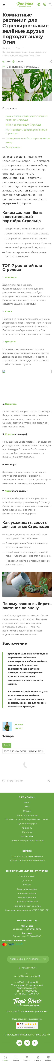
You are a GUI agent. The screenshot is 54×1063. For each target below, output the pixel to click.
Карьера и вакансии (27, 815)
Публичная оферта (27, 823)
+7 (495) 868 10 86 (28, 968)
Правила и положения (27, 901)
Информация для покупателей (27, 871)
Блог (27, 806)
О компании (27, 797)
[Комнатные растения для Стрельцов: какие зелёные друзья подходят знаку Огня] (27, 85)
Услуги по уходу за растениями (27, 856)
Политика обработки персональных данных (27, 819)
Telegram (27, 1043)
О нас (27, 802)
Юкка (8, 311)
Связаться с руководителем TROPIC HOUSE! (27, 910)
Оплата (27, 884)
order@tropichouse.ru (26, 976)
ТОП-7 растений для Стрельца (23, 124)
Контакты (27, 832)
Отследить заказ (27, 876)
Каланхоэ (11, 403)
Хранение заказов (27, 893)
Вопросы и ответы (27, 897)
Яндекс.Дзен (35, 1043)
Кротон (9, 434)
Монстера (10, 277)
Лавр (8, 490)
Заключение (13, 147)
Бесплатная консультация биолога (27, 860)
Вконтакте (19, 1043)
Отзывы (27, 811)
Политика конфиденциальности (27, 840)
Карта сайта (27, 836)
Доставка (27, 880)
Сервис (27, 851)
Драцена (10, 341)
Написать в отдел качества (27, 906)
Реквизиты (27, 828)
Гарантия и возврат (27, 889)
